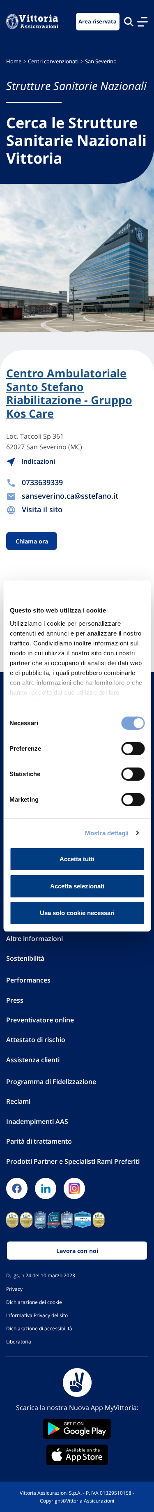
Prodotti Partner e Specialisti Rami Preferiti (73, 1161)
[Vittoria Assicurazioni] (32, 21)
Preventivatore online (40, 1019)
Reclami (18, 1101)
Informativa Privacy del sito (37, 1315)
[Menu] (142, 21)
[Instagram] (74, 1188)
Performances (28, 980)
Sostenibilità (25, 958)
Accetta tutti (77, 858)
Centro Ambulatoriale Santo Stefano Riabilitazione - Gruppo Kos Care (69, 393)
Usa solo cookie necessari (77, 912)
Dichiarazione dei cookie (34, 1302)
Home (13, 61)
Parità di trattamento (39, 1141)
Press (14, 1000)
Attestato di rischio (35, 1039)
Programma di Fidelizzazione (51, 1081)
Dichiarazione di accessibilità (39, 1328)
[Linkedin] (45, 1188)
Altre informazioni (34, 938)
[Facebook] (17, 1188)
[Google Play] (77, 1429)
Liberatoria (18, 1341)
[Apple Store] (77, 1455)
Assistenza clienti (33, 1059)
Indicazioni (37, 461)
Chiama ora (32, 541)
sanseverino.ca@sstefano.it (70, 496)
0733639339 (42, 482)
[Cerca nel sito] (128, 21)
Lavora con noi (77, 1251)
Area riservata (97, 21)
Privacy (14, 1288)
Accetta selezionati (77, 886)
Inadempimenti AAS (37, 1121)
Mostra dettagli (107, 833)
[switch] (133, 748)
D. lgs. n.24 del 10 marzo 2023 (40, 1275)
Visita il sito (42, 509)
